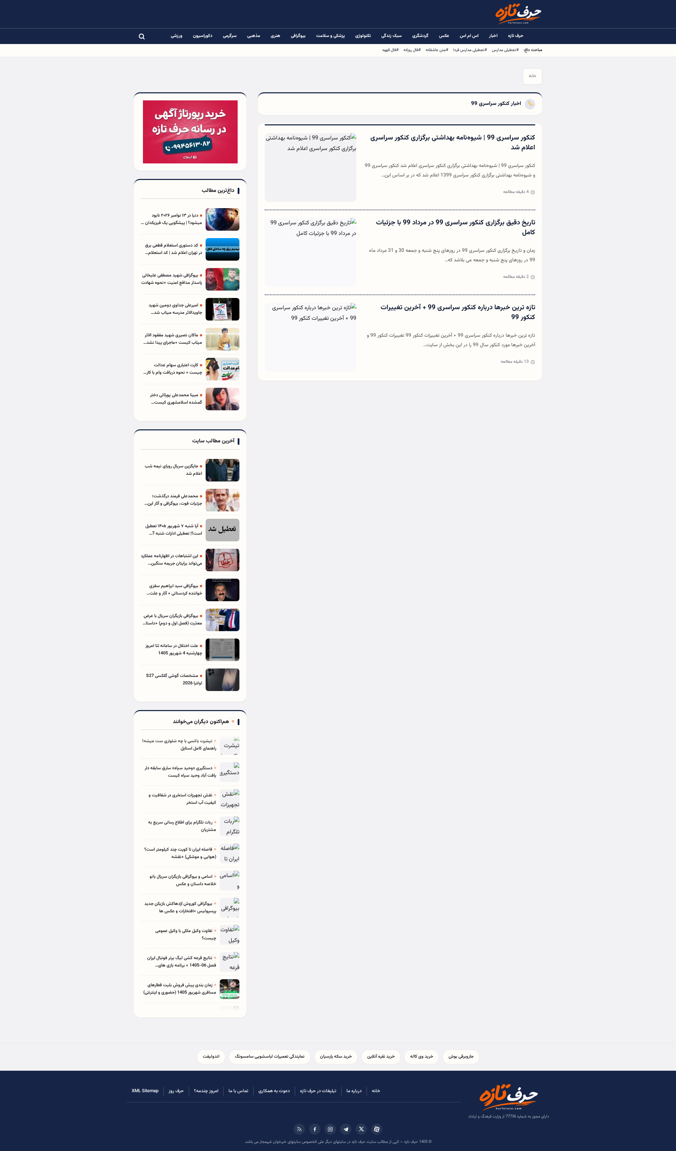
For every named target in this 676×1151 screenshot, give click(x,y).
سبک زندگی (391, 35)
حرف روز (176, 1091)
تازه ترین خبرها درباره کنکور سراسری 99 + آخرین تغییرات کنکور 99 (458, 313)
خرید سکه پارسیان (336, 1056)
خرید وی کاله (421, 1056)
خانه (532, 76)
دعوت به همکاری (274, 1091)
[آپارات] (376, 1129)
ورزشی (176, 35)
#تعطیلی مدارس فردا (470, 50)
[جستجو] (141, 36)
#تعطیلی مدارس (505, 50)
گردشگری (420, 35)
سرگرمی (230, 35)
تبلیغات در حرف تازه (318, 1091)
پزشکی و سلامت (330, 35)
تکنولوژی (363, 35)
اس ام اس (469, 35)
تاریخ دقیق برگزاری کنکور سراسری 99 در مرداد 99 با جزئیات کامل (455, 228)
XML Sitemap (145, 1091)
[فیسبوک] (314, 1129)
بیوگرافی (298, 35)
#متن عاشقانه (437, 50)
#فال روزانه (412, 50)
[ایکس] (361, 1129)
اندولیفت (211, 1056)
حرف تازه (516, 35)
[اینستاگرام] (330, 1129)
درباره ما (354, 1091)
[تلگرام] (345, 1129)
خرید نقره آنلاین (381, 1056)
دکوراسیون (202, 35)
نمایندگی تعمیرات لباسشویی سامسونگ (270, 1056)
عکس (444, 35)
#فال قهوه (390, 50)
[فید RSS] (299, 1129)
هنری (275, 35)
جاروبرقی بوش (461, 1056)
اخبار (493, 35)
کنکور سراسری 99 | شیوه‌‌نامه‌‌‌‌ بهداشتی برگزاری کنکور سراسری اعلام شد (452, 143)
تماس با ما (238, 1091)
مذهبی (253, 35)
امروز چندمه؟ (206, 1091)
